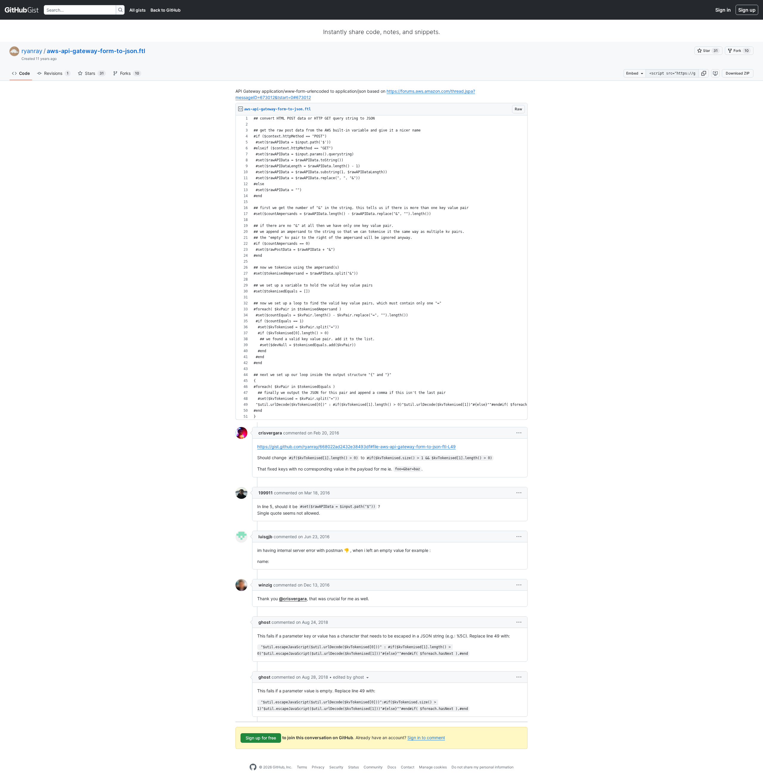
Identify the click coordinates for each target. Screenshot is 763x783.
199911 (265, 492)
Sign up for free (261, 737)
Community (373, 767)
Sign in (723, 10)
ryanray (31, 51)
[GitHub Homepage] (253, 767)
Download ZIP (738, 73)
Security (336, 767)
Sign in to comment (426, 737)
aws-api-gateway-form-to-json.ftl (96, 51)
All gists (137, 10)
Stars (94, 73)
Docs (391, 767)
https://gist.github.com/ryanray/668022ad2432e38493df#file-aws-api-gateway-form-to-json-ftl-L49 (356, 446)
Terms (302, 767)
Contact (407, 767)
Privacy (318, 767)
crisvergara (270, 432)
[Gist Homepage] (22, 9)
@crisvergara (293, 598)
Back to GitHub (166, 10)
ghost (264, 622)
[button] (704, 73)
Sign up (747, 10)
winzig (265, 584)
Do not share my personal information (483, 767)
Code (24, 73)
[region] (381, 267)
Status (353, 767)
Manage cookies (433, 767)
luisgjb (265, 536)
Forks (129, 73)
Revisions (56, 73)
